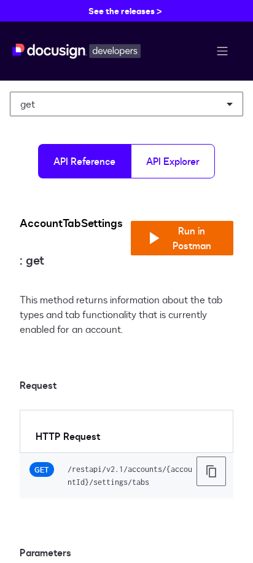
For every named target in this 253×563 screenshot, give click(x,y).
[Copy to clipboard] (211, 471)
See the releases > (125, 11)
